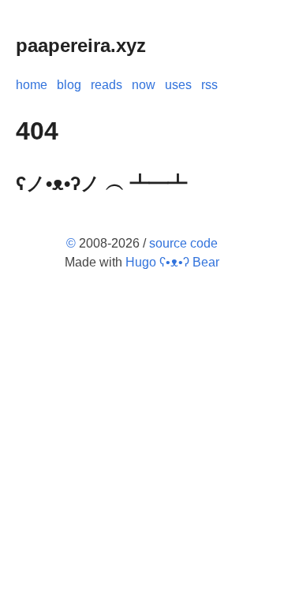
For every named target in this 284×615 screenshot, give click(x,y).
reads (106, 84)
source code (183, 243)
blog (69, 84)
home (31, 84)
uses (178, 84)
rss (209, 84)
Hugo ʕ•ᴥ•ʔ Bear (172, 262)
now (143, 84)
